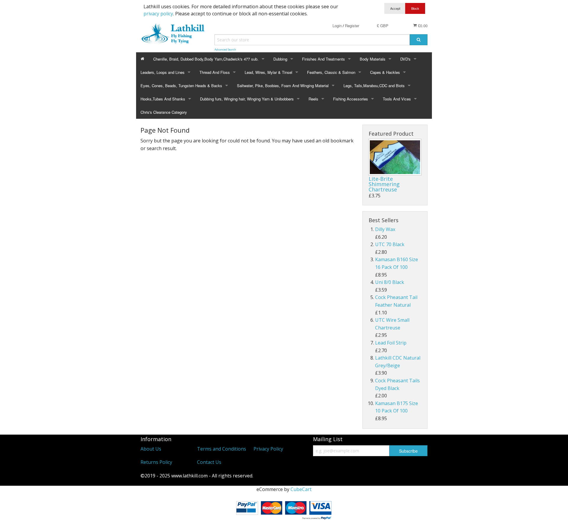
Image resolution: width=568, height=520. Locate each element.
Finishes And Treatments (323, 59)
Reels (313, 99)
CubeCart (301, 489)
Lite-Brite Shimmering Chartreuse (384, 184)
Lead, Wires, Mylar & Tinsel (268, 72)
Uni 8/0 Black (389, 282)
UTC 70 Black (389, 244)
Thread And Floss (214, 72)
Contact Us (209, 462)
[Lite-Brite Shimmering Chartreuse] (395, 157)
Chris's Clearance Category (164, 112)
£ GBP (382, 25)
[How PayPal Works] (284, 509)
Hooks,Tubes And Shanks (163, 99)
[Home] (142, 59)
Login (337, 25)
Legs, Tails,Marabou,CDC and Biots (374, 85)
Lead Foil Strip (390, 342)
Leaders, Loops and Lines (163, 72)
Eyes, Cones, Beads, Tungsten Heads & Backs (181, 85)
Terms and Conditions (221, 449)
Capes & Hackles (385, 72)
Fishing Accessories (350, 99)
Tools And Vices (397, 99)
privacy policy (158, 13)
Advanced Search (225, 49)
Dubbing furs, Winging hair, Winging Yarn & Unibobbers (247, 99)
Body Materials (372, 59)
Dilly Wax (385, 229)
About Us (151, 449)
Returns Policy (156, 462)
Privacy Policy (268, 449)
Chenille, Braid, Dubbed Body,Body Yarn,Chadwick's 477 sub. (206, 59)
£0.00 (422, 25)
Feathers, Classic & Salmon (331, 72)
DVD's (405, 59)
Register (352, 25)
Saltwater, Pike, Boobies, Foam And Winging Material (283, 85)
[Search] (418, 39)
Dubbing (280, 59)
